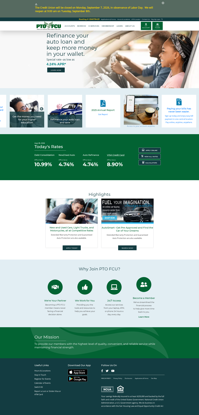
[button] (162, 19)
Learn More (56, 70)
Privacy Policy (117, 378)
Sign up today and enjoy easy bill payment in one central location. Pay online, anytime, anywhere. (179, 119)
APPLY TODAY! (71, 248)
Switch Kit (38, 387)
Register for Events (42, 379)
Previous (41, 109)
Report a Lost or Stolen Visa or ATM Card (47, 393)
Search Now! (127, 248)
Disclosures (128, 378)
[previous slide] (15, 59)
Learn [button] (120, 26)
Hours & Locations (42, 370)
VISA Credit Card (115, 155)
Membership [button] (108, 26)
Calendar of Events (42, 383)
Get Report (103, 114)
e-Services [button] (94, 26)
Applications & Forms (141, 378)
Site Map (154, 378)
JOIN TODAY (157, 27)
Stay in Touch (40, 375)
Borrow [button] (81, 26)
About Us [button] (130, 26)
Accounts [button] (70, 26)
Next (157, 109)
